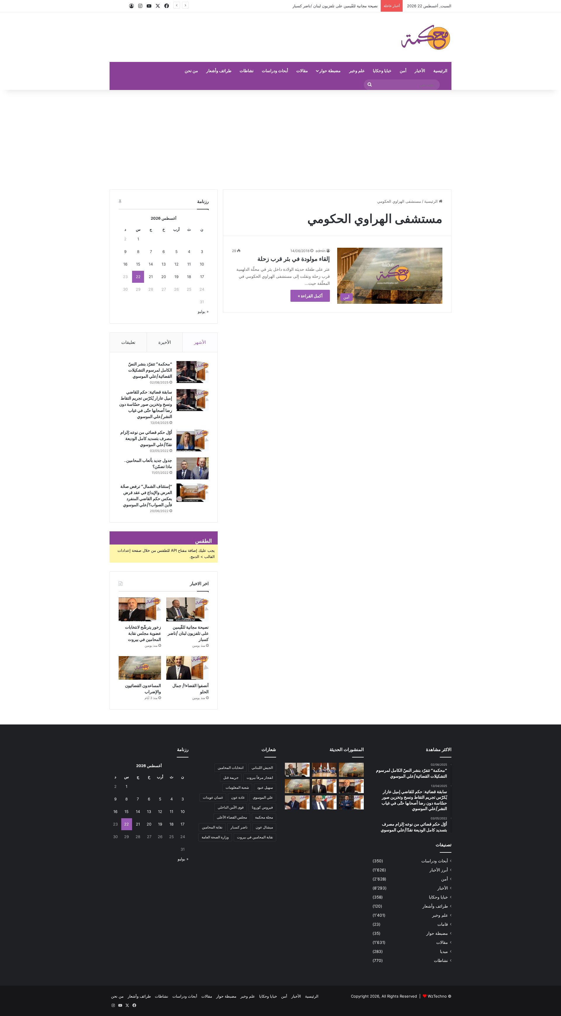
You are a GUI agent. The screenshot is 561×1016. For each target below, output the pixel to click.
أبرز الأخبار (439, 870)
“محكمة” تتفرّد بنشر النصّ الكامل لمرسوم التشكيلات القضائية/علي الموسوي (150, 370)
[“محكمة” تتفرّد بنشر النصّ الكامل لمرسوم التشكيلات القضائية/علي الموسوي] (192, 372)
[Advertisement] (280, 140)
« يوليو (203, 311)
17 (202, 276)
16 (125, 264)
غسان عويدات (213, 797)
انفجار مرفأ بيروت (260, 777)
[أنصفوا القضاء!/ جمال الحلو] (187, 668)
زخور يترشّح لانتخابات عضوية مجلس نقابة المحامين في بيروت (143, 633)
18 (189, 276)
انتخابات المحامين (230, 767)
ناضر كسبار (239, 827)
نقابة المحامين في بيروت (255, 837)
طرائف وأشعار (218, 70)
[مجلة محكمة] (425, 37)
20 (163, 276)
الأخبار (420, 70)
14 (151, 264)
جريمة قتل (230, 777)
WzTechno (437, 996)
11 (189, 264)
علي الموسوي (263, 797)
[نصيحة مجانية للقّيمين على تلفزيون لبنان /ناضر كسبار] (187, 609)
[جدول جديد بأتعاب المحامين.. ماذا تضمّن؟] (192, 468)
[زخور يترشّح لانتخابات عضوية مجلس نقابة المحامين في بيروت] (140, 609)
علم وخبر (357, 70)
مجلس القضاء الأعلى (232, 817)
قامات (442, 924)
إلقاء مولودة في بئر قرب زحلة (293, 259)
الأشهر (200, 342)
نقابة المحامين (212, 827)
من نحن (191, 70)
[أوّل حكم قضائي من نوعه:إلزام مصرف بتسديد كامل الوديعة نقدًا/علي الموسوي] (192, 440)
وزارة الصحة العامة (215, 837)
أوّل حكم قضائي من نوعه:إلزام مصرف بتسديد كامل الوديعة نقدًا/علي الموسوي (146, 438)
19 (176, 276)
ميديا (444, 951)
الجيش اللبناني (262, 767)
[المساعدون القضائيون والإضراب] (140, 668)
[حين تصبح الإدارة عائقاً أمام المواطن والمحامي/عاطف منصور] (324, 802)
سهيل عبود (265, 787)
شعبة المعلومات (237, 787)
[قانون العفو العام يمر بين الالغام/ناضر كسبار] (297, 802)
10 (202, 264)
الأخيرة (164, 342)
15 (138, 264)
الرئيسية (440, 70)
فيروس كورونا (262, 807)
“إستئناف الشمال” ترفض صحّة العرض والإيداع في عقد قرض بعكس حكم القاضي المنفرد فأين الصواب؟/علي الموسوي (146, 495)
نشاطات (247, 70)
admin (320, 251)
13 (164, 264)
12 (176, 264)
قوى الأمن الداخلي (231, 807)
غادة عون (238, 797)
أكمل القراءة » (310, 295)
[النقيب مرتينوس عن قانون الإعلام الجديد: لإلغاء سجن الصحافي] (324, 770)
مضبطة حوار (330, 70)
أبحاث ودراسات (275, 70)
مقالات (302, 70)
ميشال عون (264, 827)
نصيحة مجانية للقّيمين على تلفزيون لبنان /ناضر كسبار (188, 633)
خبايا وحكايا (382, 70)
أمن (403, 70)
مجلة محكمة (264, 817)
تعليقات (128, 342)
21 (151, 276)
